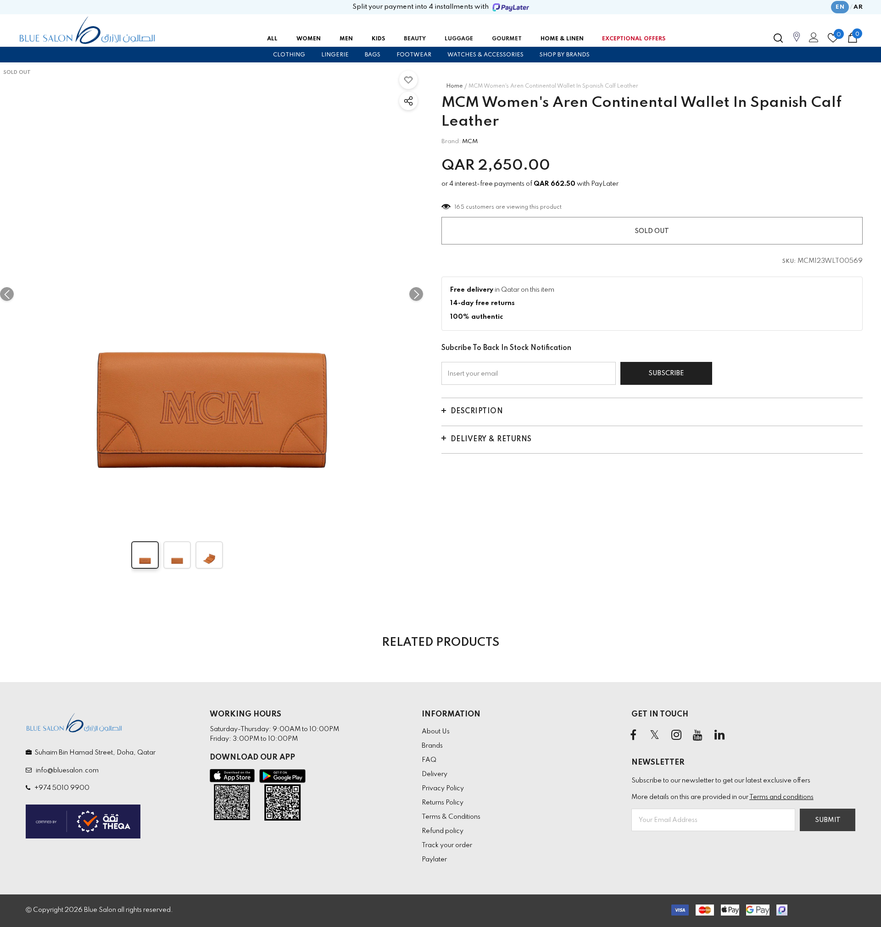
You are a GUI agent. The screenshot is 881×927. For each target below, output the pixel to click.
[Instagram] (676, 735)
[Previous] (7, 294)
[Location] (796, 42)
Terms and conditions (781, 797)
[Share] (408, 101)
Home (454, 86)
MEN (346, 39)
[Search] (778, 38)
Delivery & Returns (491, 439)
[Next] (416, 294)
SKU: (789, 261)
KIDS (378, 39)
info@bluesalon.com (66, 770)
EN (840, 7)
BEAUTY (415, 39)
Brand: (451, 141)
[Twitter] (655, 735)
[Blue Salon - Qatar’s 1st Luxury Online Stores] (87, 30)
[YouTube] (698, 735)
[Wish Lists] (408, 80)
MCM (470, 141)
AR (858, 7)
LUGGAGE (459, 39)
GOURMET (507, 39)
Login (812, 40)
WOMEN (308, 39)
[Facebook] (633, 735)
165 (460, 207)
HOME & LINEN (562, 39)
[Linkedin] (719, 735)
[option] (211, 294)
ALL (272, 39)
